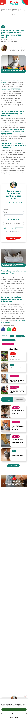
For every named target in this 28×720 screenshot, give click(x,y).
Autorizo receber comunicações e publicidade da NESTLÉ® (12, 232)
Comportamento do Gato (8, 340)
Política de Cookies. (12, 707)
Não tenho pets (8, 223)
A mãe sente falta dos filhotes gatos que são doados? (17, 368)
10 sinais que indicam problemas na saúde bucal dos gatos (17, 455)
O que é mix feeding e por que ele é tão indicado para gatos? (17, 441)
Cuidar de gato (20, 336)
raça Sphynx (12, 172)
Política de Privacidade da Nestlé (17, 228)
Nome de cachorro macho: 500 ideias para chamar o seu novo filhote (17, 391)
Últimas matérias (19, 400)
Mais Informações (21, 707)
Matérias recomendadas (7, 399)
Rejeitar (14, 713)
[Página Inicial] (14, 3)
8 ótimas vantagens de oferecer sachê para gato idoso (18, 412)
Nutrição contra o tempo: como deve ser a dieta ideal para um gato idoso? (18, 427)
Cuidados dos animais (7, 344)
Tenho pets (18, 223)
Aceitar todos (14, 709)
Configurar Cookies (14, 717)
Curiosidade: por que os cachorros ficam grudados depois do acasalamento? (16, 358)
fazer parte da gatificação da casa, (10, 90)
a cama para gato (15, 88)
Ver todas (13, 465)
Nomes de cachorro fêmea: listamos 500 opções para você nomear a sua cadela (17, 380)
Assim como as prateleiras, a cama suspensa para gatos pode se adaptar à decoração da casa (13, 131)
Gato (3, 27)
